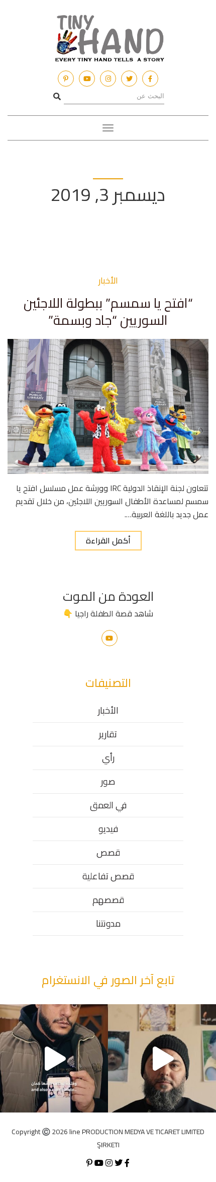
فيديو (108, 828)
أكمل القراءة (108, 540)
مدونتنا (108, 923)
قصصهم (108, 899)
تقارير (108, 734)
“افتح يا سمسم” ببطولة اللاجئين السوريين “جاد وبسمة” (108, 311)
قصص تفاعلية (108, 876)
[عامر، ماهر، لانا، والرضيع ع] (162, 1058)
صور (108, 781)
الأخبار (108, 710)
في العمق (108, 805)
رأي (108, 757)
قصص (108, 852)
